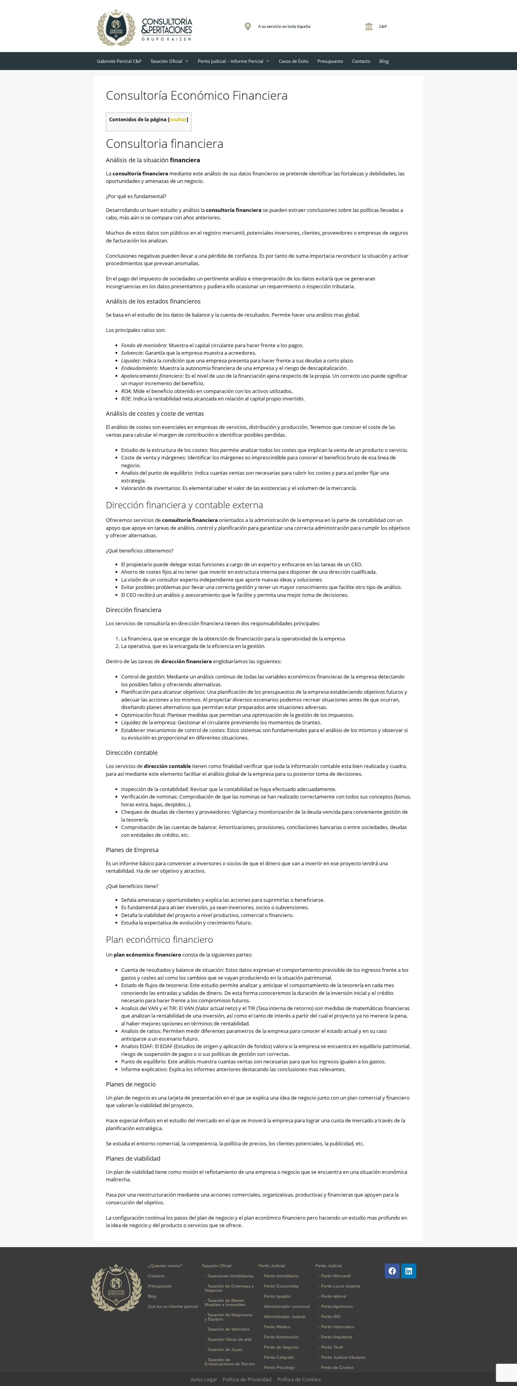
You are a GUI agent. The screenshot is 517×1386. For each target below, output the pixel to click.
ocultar (178, 119)
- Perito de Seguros (279, 1347)
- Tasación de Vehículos (227, 1329)
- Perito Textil (330, 1347)
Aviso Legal (204, 1379)
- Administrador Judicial (283, 1316)
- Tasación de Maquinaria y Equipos (229, 1316)
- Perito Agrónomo (335, 1306)
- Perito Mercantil (334, 1275)
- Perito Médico (275, 1326)
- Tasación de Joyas (223, 1349)
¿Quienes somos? (165, 1265)
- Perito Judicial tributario (341, 1357)
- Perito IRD (329, 1316)
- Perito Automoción (280, 1337)
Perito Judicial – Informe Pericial (230, 61)
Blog (384, 61)
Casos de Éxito (293, 61)
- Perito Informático (336, 1326)
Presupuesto (330, 61)
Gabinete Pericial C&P (119, 61)
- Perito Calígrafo (277, 1357)
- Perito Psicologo (278, 1367)
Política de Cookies (299, 1379)
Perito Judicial (271, 1265)
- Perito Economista (280, 1286)
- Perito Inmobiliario (279, 1275)
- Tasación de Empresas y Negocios (229, 1288)
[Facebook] (392, 1271)
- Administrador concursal (285, 1306)
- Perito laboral (332, 1296)
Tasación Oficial (166, 61)
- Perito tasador (276, 1296)
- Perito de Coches (336, 1367)
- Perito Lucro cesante (339, 1286)
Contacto (361, 61)
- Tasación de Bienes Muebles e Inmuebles (225, 1302)
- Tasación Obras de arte (228, 1339)
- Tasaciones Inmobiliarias (229, 1275)
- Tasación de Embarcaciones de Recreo (230, 1361)
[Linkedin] (408, 1271)
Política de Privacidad (247, 1379)
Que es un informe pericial (173, 1306)
